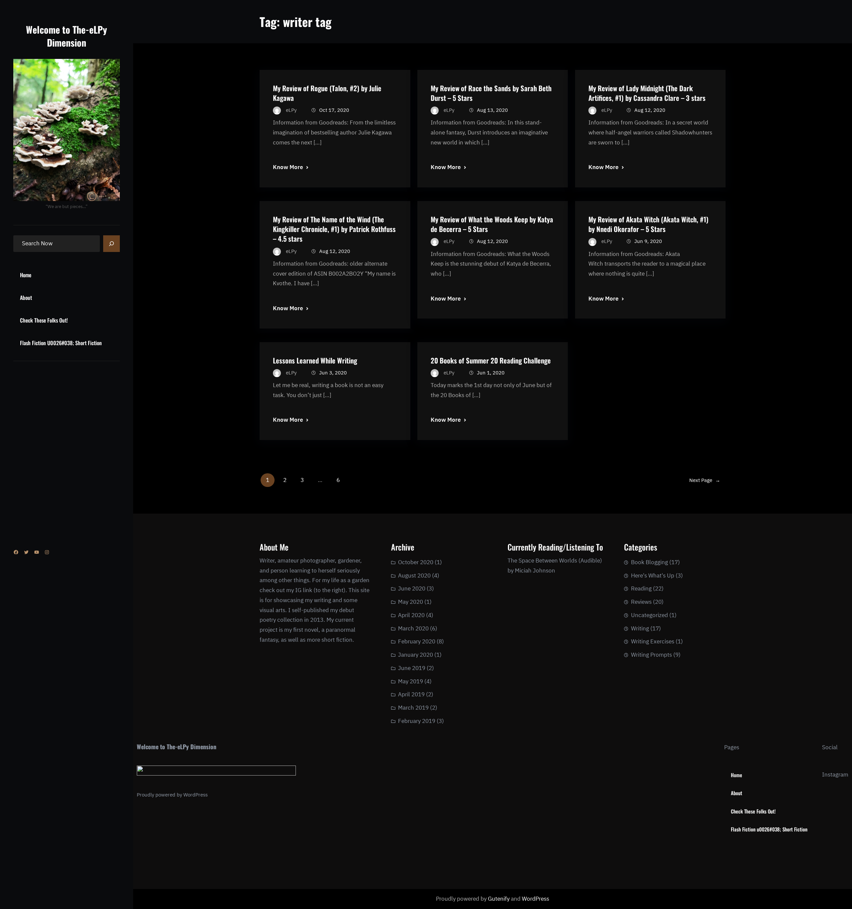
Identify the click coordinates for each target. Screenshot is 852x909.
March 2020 (413, 628)
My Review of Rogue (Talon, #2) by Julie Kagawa (327, 93)
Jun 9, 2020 (648, 241)
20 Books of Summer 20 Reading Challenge (491, 360)
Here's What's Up (652, 575)
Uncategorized (649, 615)
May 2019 (410, 681)
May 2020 (410, 601)
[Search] (111, 243)
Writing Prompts (651, 654)
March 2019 (413, 707)
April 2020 (411, 615)
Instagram (835, 774)
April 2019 (411, 694)
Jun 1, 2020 (491, 372)
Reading (641, 588)
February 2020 (416, 641)
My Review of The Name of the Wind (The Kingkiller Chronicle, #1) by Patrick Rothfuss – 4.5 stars (334, 229)
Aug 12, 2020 (649, 110)
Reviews (641, 601)
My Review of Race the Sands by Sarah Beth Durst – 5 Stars (491, 93)
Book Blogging (649, 562)
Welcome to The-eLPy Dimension (66, 36)
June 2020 (411, 588)
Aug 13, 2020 (492, 110)
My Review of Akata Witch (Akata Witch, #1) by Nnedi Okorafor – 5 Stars (648, 224)
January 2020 (415, 654)
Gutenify (499, 898)
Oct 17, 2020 (334, 110)
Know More (288, 167)
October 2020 (415, 562)
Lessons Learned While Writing (315, 360)
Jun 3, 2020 (333, 372)
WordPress (195, 795)
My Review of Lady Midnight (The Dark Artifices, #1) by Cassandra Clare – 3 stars (647, 93)
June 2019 (411, 668)
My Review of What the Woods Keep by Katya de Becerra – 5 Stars (492, 224)
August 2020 (414, 575)
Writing (640, 628)
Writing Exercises (652, 641)
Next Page (704, 480)
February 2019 (416, 721)
